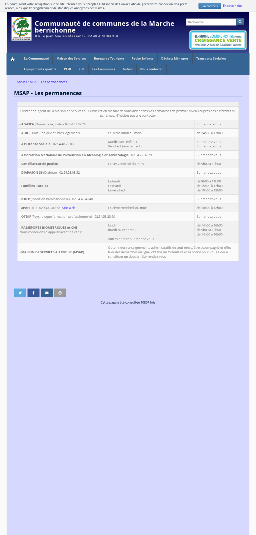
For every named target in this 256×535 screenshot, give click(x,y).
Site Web (68, 207)
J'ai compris (210, 6)
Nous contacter (151, 69)
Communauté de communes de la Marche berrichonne (104, 27)
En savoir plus (232, 5)
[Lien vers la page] (13, 59)
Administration (238, 14)
